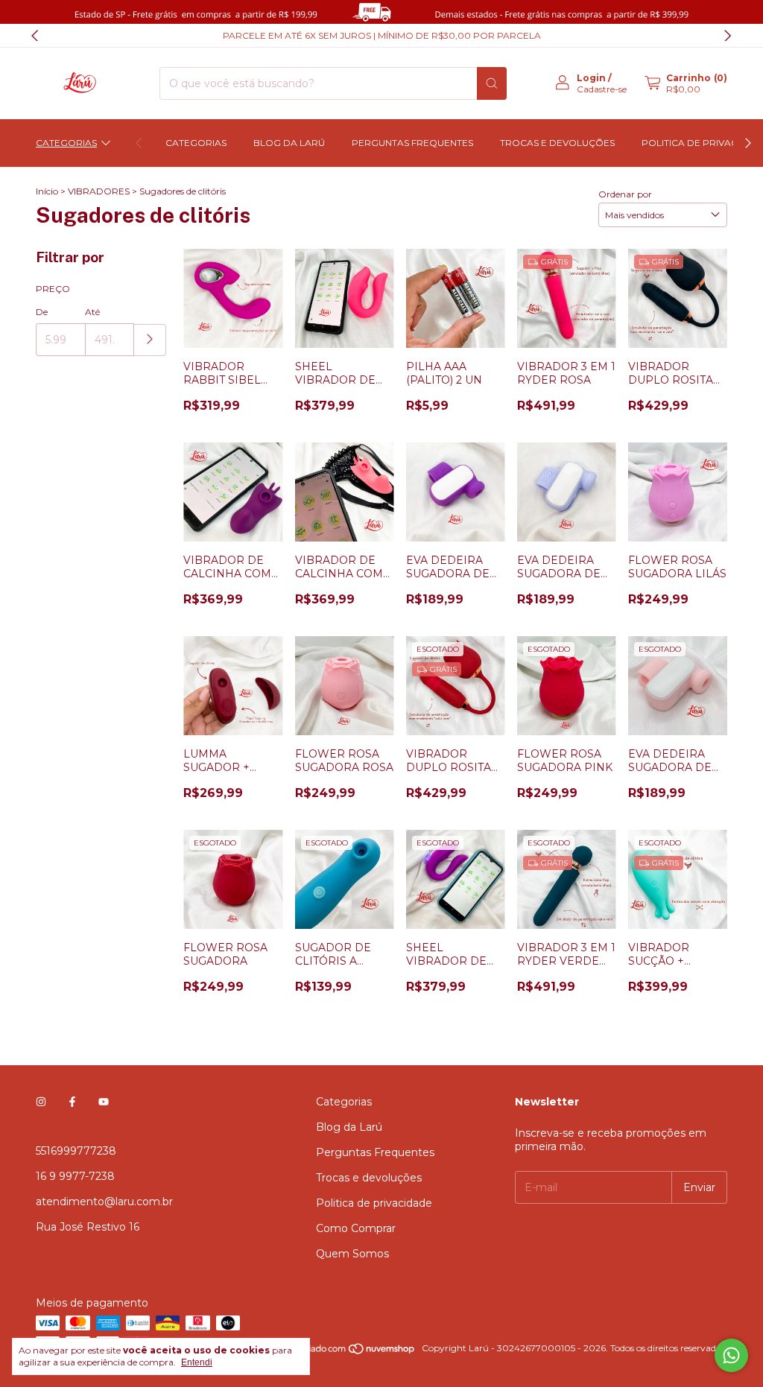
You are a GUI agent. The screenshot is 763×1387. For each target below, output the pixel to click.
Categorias (66, 142)
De (42, 311)
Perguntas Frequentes (412, 142)
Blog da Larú (289, 142)
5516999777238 (76, 1151)
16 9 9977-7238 (75, 1176)
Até (92, 311)
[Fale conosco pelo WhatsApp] (731, 1355)
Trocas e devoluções (557, 142)
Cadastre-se (602, 89)
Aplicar (150, 340)
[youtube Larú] (103, 1101)
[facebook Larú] (72, 1101)
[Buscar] (492, 83)
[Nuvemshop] (359, 1351)
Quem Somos (352, 1253)
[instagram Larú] (41, 1101)
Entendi (196, 1362)
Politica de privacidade (374, 1203)
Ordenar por (625, 194)
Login (591, 77)
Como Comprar (356, 1228)
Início (47, 191)
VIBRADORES (99, 191)
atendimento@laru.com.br (104, 1201)
